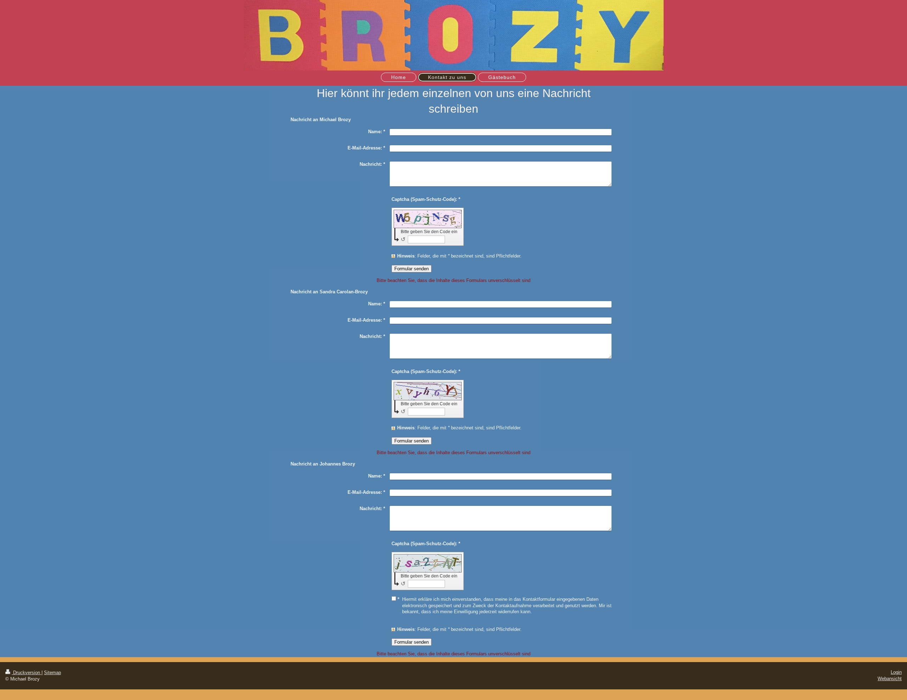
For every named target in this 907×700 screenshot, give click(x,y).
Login (896, 672)
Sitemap (52, 672)
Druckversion (26, 672)
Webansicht (890, 678)
